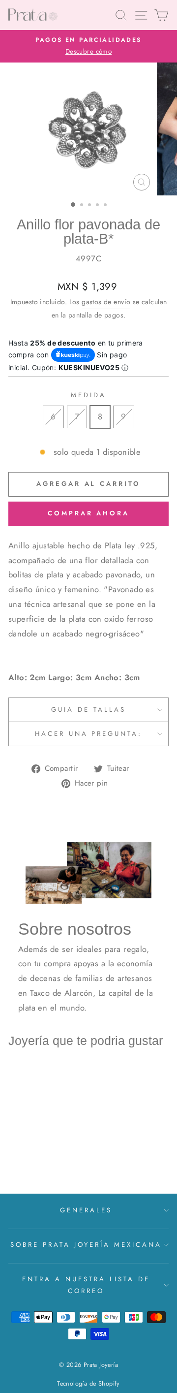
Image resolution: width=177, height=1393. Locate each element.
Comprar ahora (88, 513)
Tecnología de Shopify (88, 1383)
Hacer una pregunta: (89, 733)
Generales (86, 1210)
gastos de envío (106, 302)
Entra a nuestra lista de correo (85, 1285)
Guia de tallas (88, 709)
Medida (88, 395)
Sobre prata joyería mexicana (86, 1244)
